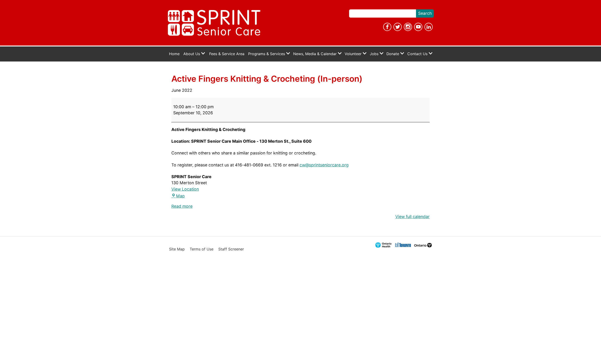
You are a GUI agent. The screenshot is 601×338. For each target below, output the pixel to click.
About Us (192, 54)
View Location (185, 189)
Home (174, 54)
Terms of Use (201, 249)
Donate (393, 54)
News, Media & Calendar (315, 54)
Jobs (375, 54)
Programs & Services (267, 54)
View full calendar (412, 216)
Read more (182, 206)
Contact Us (418, 54)
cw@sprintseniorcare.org (324, 164)
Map (178, 195)
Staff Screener (231, 249)
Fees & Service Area (226, 54)
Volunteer (354, 54)
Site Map (177, 249)
